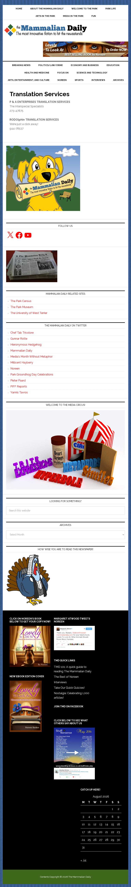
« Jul (83, 860)
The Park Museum (21, 307)
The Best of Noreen (66, 676)
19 (94, 832)
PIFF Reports (18, 386)
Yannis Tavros (19, 392)
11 (89, 824)
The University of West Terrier (28, 313)
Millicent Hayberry (21, 362)
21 (106, 832)
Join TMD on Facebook (68, 706)
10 (83, 824)
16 (118, 824)
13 (100, 824)
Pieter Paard (18, 380)
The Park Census (20, 301)
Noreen (15, 368)
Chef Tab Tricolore (22, 332)
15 (112, 824)
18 (89, 832)
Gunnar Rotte (18, 338)
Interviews (60, 682)
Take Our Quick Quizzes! (69, 687)
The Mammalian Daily (45, 31)
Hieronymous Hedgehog (25, 344)
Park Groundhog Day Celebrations (31, 374)
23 (118, 832)
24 (83, 839)
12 (94, 824)
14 (106, 824)
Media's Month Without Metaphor (31, 356)
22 (112, 832)
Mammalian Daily (21, 350)
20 (100, 832)
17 (83, 832)
